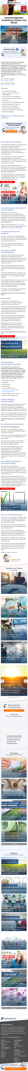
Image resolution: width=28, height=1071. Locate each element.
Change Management (7, 391)
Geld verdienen (18, 1046)
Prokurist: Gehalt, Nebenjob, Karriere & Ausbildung (13, 587)
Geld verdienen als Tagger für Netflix (13, 796)
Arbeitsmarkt (18, 177)
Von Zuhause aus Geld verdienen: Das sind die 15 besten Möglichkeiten (12, 1002)
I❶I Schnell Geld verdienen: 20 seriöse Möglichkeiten (13, 355)
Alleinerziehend (5, 1047)
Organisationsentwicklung (8, 390)
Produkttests (17, 1054)
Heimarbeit (17, 1041)
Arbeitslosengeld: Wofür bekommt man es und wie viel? (12, 838)
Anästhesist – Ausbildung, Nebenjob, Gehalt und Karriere (14, 613)
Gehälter (19, 39)
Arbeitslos (4, 1056)
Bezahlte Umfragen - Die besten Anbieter (11, 818)
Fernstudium (19, 224)
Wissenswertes (5, 1048)
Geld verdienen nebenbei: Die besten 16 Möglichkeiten (13, 947)
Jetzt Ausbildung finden (6, 80)
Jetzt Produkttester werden (7, 84)
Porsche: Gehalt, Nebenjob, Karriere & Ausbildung (12, 635)
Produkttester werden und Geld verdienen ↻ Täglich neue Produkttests (13, 507)
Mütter (3, 1046)
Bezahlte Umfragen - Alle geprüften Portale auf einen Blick (12, 983)
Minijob (16, 1044)
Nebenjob (16, 1043)
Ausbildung (13, 40)
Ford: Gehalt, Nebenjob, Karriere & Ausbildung (10, 691)
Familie (3, 1043)
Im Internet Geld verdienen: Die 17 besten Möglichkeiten (14, 928)
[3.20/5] (12, 560)
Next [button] (26, 681)
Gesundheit (4, 1044)
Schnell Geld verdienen (20, 1056)
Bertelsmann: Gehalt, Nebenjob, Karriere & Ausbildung (14, 658)
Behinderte (11, 161)
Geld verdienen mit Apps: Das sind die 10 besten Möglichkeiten (13, 908)
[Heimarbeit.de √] (14, 3)
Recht (2, 1057)
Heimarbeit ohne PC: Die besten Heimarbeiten (11, 775)
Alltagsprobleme (5, 1041)
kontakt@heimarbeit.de (14, 1037)
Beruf (19, 592)
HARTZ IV (3, 1054)
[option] (14, 193)
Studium (24, 38)
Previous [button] (2, 681)
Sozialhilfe (4, 1053)
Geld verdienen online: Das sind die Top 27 (13, 201)
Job (15, 1047)
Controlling (9, 276)
